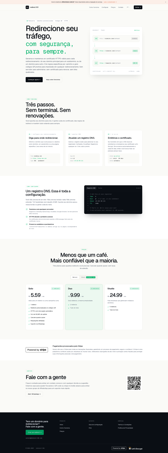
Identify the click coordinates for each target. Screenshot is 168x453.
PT (127, 7)
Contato (120, 7)
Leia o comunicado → (110, 2)
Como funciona (94, 7)
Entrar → (138, 7)
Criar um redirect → (35, 432)
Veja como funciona (53, 79)
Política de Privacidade (125, 428)
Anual (88, 277)
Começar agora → (34, 79)
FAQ (90, 428)
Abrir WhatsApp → (34, 394)
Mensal (75, 277)
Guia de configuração (96, 425)
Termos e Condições (124, 425)
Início (61, 425)
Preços (113, 7)
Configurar (105, 7)
